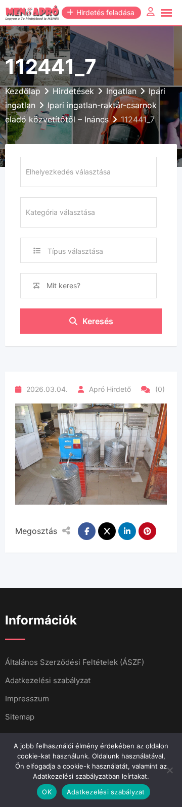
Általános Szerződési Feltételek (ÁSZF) (74, 662)
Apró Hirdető (110, 389)
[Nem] (169, 770)
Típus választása (75, 251)
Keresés (97, 321)
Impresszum (27, 698)
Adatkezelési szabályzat (47, 680)
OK (47, 792)
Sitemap (19, 717)
